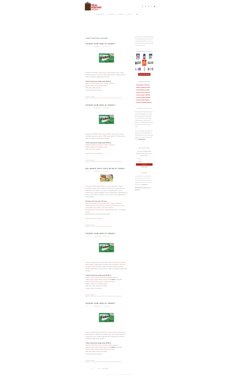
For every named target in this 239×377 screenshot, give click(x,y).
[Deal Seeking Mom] (93, 10)
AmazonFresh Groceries (143, 90)
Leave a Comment (105, 46)
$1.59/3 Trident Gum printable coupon (104, 72)
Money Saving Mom (96, 90)
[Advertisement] (119, 25)
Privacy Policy (144, 166)
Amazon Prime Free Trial (143, 92)
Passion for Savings (96, 153)
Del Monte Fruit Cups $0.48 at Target (105, 169)
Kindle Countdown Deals (143, 87)
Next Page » (105, 368)
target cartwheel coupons (104, 97)
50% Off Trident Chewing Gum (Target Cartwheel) (100, 83)
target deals (111, 97)
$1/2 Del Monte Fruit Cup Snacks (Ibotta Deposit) (99, 209)
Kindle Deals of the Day (143, 85)
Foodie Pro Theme (129, 374)
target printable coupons (117, 97)
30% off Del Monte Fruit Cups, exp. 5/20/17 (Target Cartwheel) (103, 203)
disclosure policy (138, 187)
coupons (91, 97)
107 (99, 368)
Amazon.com (145, 184)
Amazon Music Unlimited (143, 95)
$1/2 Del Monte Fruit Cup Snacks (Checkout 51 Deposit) (101, 205)
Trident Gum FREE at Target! (100, 44)
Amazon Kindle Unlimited (143, 97)
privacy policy (145, 187)
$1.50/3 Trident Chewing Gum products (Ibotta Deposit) (101, 277)
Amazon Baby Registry (142, 100)
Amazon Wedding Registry (144, 102)
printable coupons (96, 97)
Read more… (142, 139)
